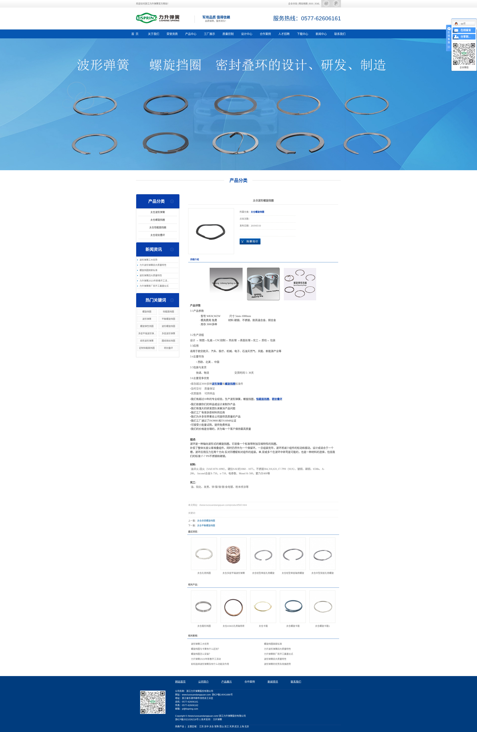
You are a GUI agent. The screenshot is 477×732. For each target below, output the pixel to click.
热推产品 (179, 726)
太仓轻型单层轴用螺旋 (293, 573)
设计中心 (246, 33)
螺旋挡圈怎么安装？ (201, 654)
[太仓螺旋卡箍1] (322, 606)
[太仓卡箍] (263, 606)
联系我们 (339, 33)
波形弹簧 (146, 319)
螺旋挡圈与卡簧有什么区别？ (205, 649)
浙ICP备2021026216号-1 (188, 719)
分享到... (466, 36)
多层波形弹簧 (168, 333)
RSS (311, 3)
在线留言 (466, 30)
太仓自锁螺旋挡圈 (206, 520)
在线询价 (250, 241)
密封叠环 (168, 348)
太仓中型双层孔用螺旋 (322, 573)
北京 (246, 726)
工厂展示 (209, 33)
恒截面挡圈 (168, 311)
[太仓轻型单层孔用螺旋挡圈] (263, 554)
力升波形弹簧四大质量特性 (153, 265)
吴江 (226, 726)
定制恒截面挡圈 (147, 348)
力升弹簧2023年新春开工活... (154, 280)
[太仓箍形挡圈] (204, 606)
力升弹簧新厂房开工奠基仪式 (154, 286)
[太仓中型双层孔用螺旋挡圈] (322, 554)
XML (317, 3)
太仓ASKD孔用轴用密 (233, 626)
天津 (231, 726)
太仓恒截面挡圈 (157, 227)
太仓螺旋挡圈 (157, 219)
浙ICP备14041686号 (222, 694)
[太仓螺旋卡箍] (293, 606)
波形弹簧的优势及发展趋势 (277, 664)
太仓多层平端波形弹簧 (233, 573)
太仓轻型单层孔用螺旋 (263, 573)
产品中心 (190, 33)
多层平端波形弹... (147, 333)
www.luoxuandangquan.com (196, 694)
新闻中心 (321, 33)
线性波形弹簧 (147, 341)
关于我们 (153, 33)
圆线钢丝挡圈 (168, 341)
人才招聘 (284, 33)
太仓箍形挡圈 (204, 626)
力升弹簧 (217, 719)
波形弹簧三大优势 (148, 260)
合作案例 (265, 33)
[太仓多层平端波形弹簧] (234, 554)
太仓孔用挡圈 (204, 573)
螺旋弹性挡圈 (147, 326)
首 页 (134, 33)
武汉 (236, 726)
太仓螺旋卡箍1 (322, 626)
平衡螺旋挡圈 (168, 319)
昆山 (221, 726)
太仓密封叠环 (157, 235)
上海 (241, 726)
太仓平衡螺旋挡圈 (206, 525)
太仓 (211, 726)
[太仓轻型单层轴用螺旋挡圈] (293, 554)
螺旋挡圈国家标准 (148, 270)
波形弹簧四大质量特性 (151, 275)
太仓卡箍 (263, 626)
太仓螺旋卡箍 (293, 626)
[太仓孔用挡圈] (204, 554)
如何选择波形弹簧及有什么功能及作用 (210, 664)
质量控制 (228, 33)
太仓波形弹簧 (157, 212)
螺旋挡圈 (146, 311)
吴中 (206, 726)
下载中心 (302, 33)
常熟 (216, 726)
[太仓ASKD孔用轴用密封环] (234, 606)
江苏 (201, 726)
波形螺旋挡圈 (168, 326)
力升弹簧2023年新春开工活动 (206, 659)
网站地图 (303, 3)
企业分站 (292, 3)
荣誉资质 (172, 33)
